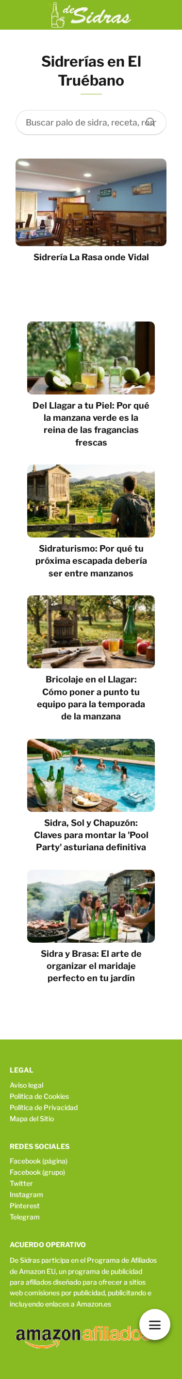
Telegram (25, 1217)
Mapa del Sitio (32, 1118)
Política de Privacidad (44, 1107)
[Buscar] (147, 119)
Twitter (21, 1183)
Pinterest (25, 1205)
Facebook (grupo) (37, 1172)
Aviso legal (26, 1085)
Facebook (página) (38, 1161)
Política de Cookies (39, 1096)
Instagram (26, 1194)
